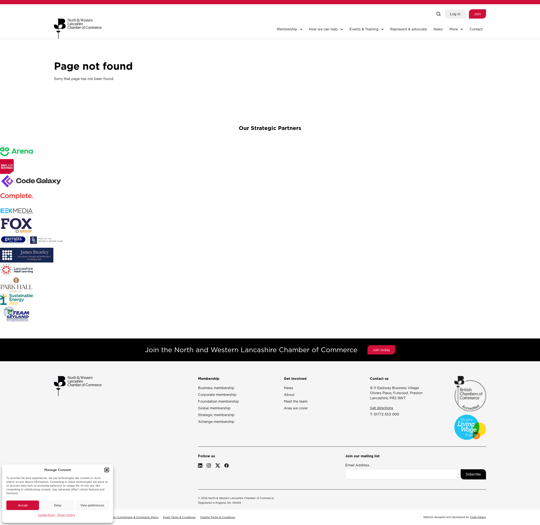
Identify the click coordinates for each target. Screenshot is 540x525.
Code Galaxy (478, 517)
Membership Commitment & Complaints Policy (129, 517)
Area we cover (296, 408)
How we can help (323, 29)
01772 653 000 (386, 414)
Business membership (216, 388)
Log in (455, 14)
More (454, 29)
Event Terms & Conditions (179, 517)
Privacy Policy (66, 515)
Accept (23, 505)
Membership (287, 29)
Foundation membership (218, 401)
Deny (57, 505)
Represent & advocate (408, 29)
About (289, 394)
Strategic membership (216, 415)
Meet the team (296, 401)
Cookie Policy (46, 515)
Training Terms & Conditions (217, 517)
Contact (476, 29)
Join (477, 14)
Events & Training (364, 29)
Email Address (357, 465)
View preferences (92, 505)
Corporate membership (217, 394)
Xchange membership (216, 421)
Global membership (214, 408)
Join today (381, 350)
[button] (107, 470)
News (438, 29)
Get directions (381, 408)
